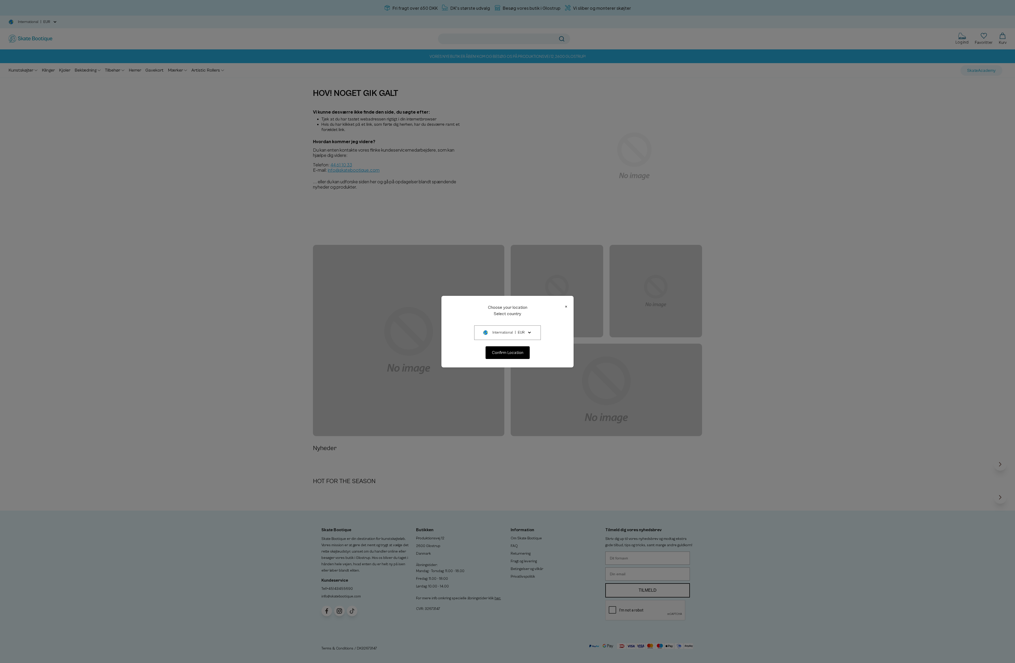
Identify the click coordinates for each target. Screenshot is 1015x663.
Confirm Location (507, 352)
